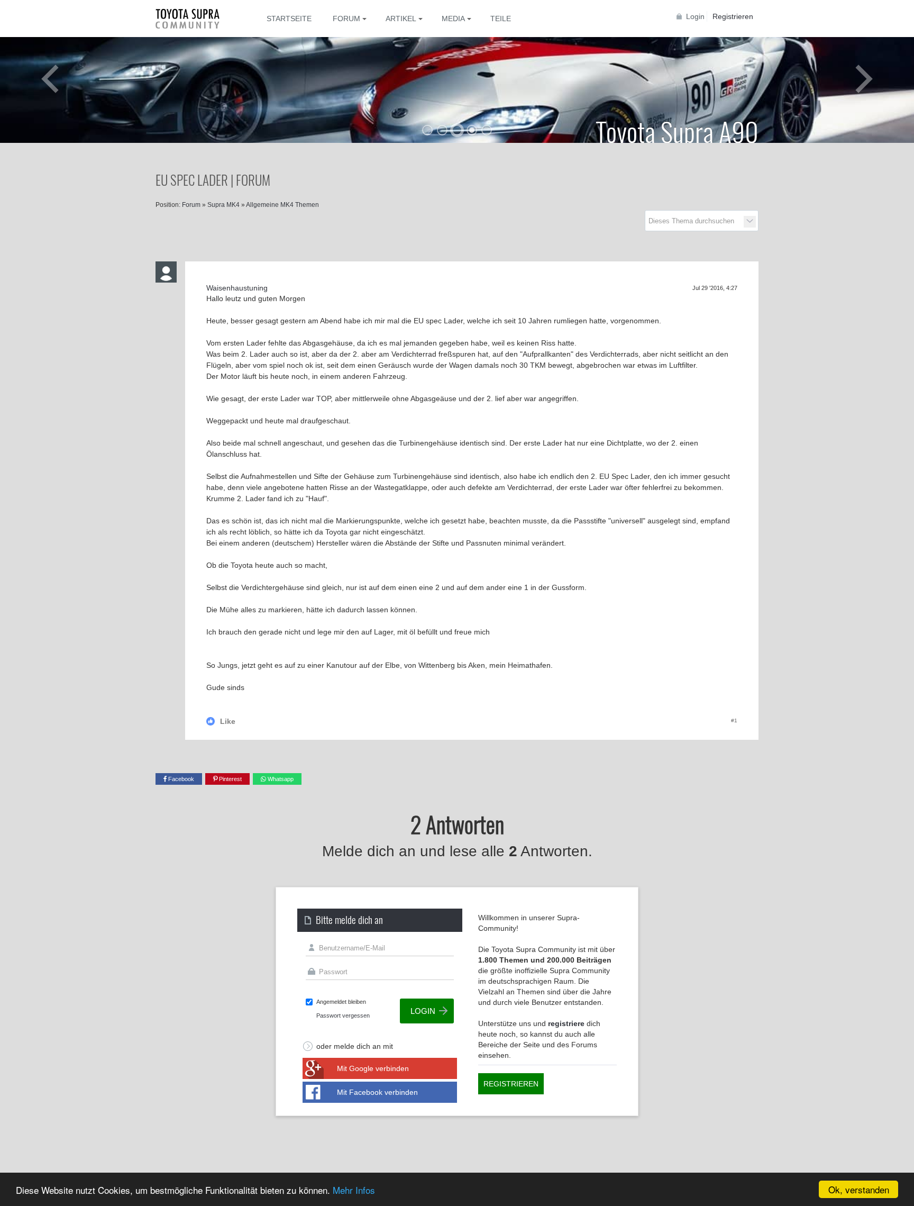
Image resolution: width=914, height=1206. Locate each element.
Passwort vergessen (343, 1015)
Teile (500, 18)
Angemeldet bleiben (341, 1002)
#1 (734, 720)
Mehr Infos (354, 1189)
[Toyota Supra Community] (195, 18)
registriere (566, 1023)
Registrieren (732, 16)
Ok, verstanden (858, 1189)
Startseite (289, 18)
